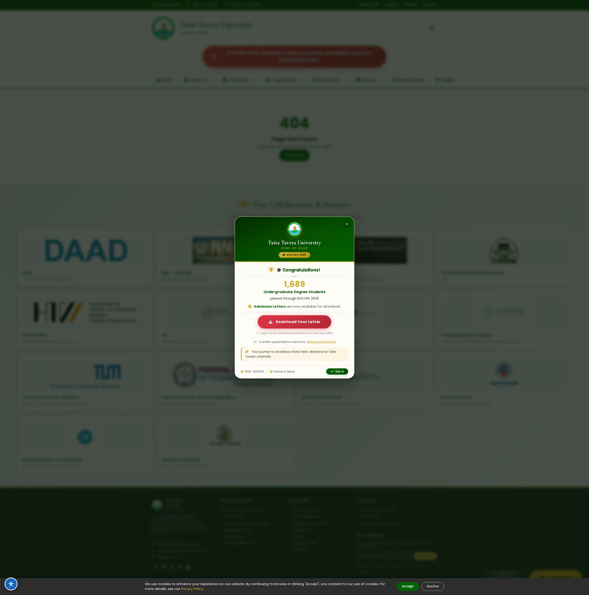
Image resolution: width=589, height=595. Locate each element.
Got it (339, 371)
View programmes (321, 342)
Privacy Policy (192, 588)
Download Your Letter (297, 321)
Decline (433, 586)
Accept (408, 586)
